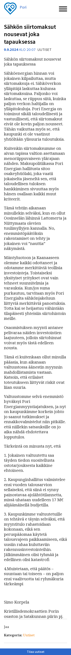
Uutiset (29, 635)
